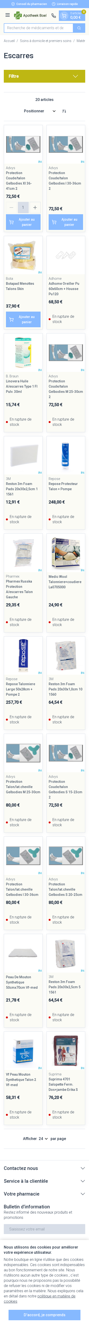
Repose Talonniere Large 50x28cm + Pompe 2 (20, 689)
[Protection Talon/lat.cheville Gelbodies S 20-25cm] (66, 856)
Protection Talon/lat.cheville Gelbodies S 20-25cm (65, 889)
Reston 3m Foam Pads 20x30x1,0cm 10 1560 (65, 689)
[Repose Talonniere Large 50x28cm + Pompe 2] (23, 655)
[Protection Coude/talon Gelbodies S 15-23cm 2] (66, 753)
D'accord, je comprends (45, 1315)
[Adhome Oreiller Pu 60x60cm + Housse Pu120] (66, 255)
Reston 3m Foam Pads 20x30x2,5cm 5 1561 (64, 987)
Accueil (9, 41)
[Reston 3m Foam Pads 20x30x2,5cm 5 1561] (66, 953)
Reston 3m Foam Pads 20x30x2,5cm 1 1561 (22, 489)
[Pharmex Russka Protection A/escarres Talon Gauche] (23, 553)
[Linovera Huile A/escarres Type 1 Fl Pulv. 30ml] (23, 352)
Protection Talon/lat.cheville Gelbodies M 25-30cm (23, 787)
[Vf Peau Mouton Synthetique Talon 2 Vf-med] (23, 1051)
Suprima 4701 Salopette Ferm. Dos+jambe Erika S (63, 1084)
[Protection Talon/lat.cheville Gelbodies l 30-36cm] (23, 856)
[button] (44, 76)
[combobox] (38, 28)
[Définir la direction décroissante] (64, 111)
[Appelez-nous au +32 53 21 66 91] (53, 15)
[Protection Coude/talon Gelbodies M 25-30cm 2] (66, 352)
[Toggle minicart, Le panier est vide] (64, 15)
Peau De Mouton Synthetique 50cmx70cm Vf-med (22, 982)
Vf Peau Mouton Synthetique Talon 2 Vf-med (21, 1080)
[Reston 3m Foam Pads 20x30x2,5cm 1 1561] (23, 455)
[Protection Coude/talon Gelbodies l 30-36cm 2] (66, 144)
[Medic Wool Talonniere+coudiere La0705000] (66, 553)
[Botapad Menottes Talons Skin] (23, 255)
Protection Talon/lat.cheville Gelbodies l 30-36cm (22, 889)
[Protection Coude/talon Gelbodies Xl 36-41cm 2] (23, 144)
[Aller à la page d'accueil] (31, 15)
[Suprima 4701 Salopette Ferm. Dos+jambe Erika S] (66, 1051)
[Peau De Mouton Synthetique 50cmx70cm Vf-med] (23, 953)
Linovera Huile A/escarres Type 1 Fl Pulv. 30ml (21, 386)
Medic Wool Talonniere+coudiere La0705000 (65, 582)
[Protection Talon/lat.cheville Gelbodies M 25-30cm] (23, 753)
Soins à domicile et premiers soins (45, 41)
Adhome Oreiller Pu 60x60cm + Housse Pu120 (64, 289)
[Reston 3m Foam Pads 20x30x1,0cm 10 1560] (66, 655)
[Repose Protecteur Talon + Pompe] (66, 455)
